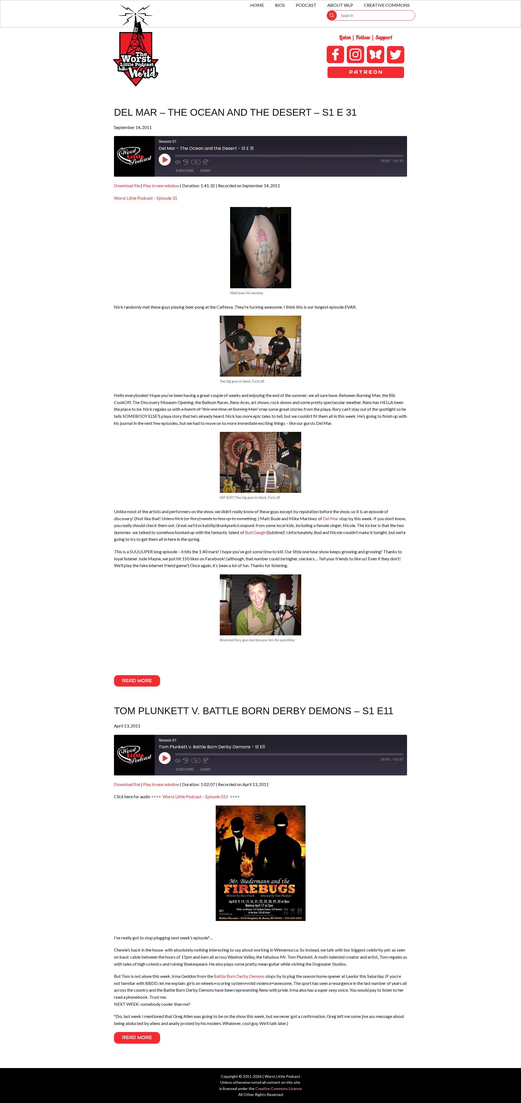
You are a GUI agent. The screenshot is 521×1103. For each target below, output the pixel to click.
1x (196, 162)
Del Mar (330, 518)
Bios (280, 5)
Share (205, 170)
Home (257, 5)
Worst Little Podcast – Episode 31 (145, 197)
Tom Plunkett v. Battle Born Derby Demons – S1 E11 (253, 710)
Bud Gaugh (255, 532)
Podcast (306, 5)
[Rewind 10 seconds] (186, 162)
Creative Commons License (278, 1088)
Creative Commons (387, 5)
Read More (137, 681)
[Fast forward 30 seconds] (205, 162)
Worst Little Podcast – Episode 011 (195, 796)
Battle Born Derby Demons (239, 976)
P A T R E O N (365, 72)
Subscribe (185, 170)
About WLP (340, 5)
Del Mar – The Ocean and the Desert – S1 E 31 (235, 112)
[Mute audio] (177, 162)
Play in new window (161, 185)
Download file (127, 185)
